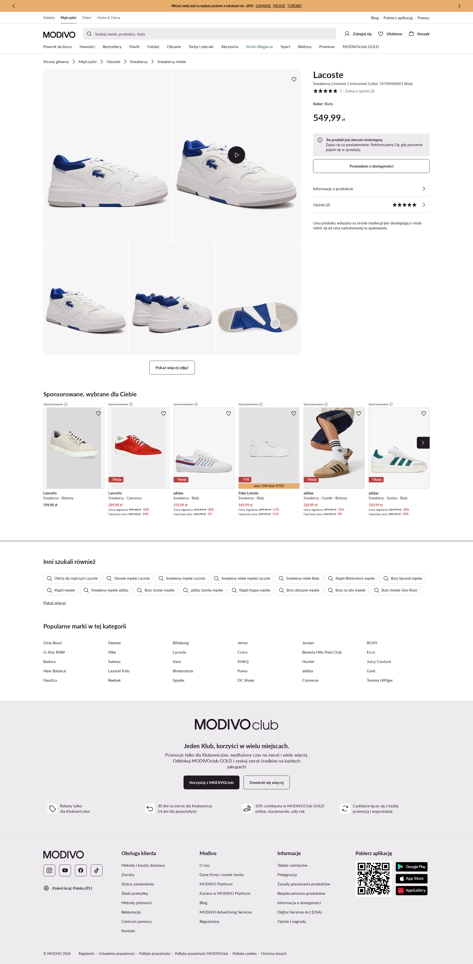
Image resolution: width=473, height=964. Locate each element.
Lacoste (328, 74)
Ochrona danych (274, 953)
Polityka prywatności (154, 953)
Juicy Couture (379, 661)
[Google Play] (412, 867)
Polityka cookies (245, 953)
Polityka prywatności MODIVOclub (201, 953)
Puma (242, 670)
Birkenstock (183, 670)
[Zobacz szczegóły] (424, 189)
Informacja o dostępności (299, 902)
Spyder (179, 680)
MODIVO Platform (216, 883)
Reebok (114, 680)
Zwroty (127, 874)
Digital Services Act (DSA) (299, 912)
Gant (371, 670)
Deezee (114, 642)
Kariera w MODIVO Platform (225, 893)
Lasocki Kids (119, 670)
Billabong (181, 642)
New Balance (54, 670)
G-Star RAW (54, 652)
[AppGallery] (412, 891)
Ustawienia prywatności (117, 953)
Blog (375, 17)
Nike (112, 652)
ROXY (372, 642)
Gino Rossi (52, 642)
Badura (49, 661)
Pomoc (424, 17)
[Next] (423, 443)
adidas (307, 670)
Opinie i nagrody (291, 921)
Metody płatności (136, 902)
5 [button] (343, 90)
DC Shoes (245, 680)
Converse (310, 680)
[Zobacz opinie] (424, 205)
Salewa (114, 661)
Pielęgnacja (287, 874)
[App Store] (412, 879)
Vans (177, 661)
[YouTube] (65, 870)
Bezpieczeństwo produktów (301, 893)
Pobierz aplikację (398, 17)
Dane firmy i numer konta (222, 874)
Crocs (242, 652)
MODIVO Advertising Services (226, 912)
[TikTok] (96, 870)
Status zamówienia (137, 883)
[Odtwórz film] (236, 154)
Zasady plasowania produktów (303, 883)
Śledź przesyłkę (134, 893)
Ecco (371, 652)
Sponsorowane (53, 404)
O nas (205, 865)
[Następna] (459, 6)
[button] (107, 155)
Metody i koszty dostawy (143, 865)
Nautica (50, 680)
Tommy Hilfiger (380, 680)
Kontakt (128, 930)
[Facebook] (81, 870)
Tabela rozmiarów (292, 865)
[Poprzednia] (14, 6)
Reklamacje (131, 912)
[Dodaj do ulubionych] (294, 79)
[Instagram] (49, 870)
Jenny (242, 642)
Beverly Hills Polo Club (322, 652)
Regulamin (86, 953)
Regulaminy (209, 921)
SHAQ (243, 661)
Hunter (308, 661)
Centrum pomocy (136, 921)
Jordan (308, 642)
